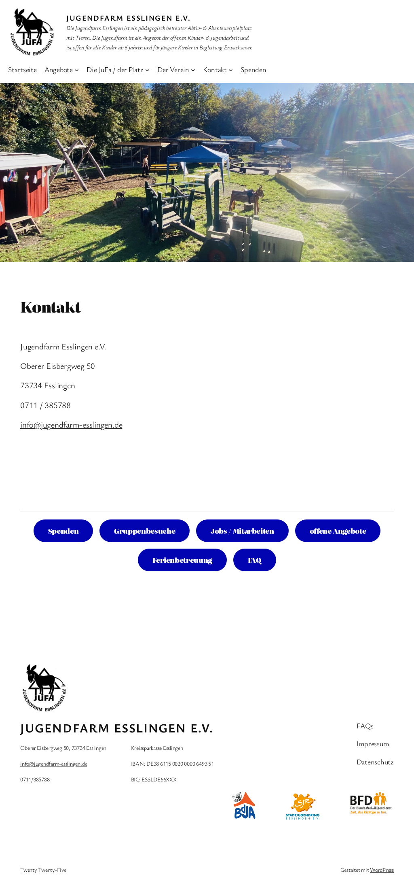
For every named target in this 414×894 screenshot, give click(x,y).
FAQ (255, 560)
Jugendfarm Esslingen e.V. (128, 18)
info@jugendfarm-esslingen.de (71, 424)
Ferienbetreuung (182, 560)
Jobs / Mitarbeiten (242, 531)
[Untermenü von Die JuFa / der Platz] (147, 69)
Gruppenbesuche (144, 531)
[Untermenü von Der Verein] (193, 69)
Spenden (63, 531)
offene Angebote (338, 531)
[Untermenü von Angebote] (76, 69)
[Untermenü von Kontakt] (230, 69)
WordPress (382, 869)
